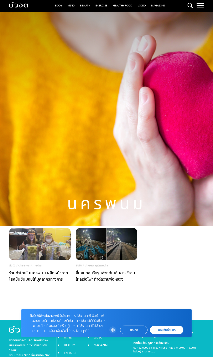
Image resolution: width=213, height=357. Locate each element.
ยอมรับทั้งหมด (167, 330)
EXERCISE (101, 6)
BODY (58, 6)
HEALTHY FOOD (122, 6)
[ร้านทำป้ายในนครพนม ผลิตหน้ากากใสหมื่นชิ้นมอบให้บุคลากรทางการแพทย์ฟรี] (40, 256)
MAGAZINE (158, 6)
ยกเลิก (134, 330)
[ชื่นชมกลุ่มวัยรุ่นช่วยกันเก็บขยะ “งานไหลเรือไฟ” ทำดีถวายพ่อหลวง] (106, 256)
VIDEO (142, 6)
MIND (71, 6)
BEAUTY (85, 6)
